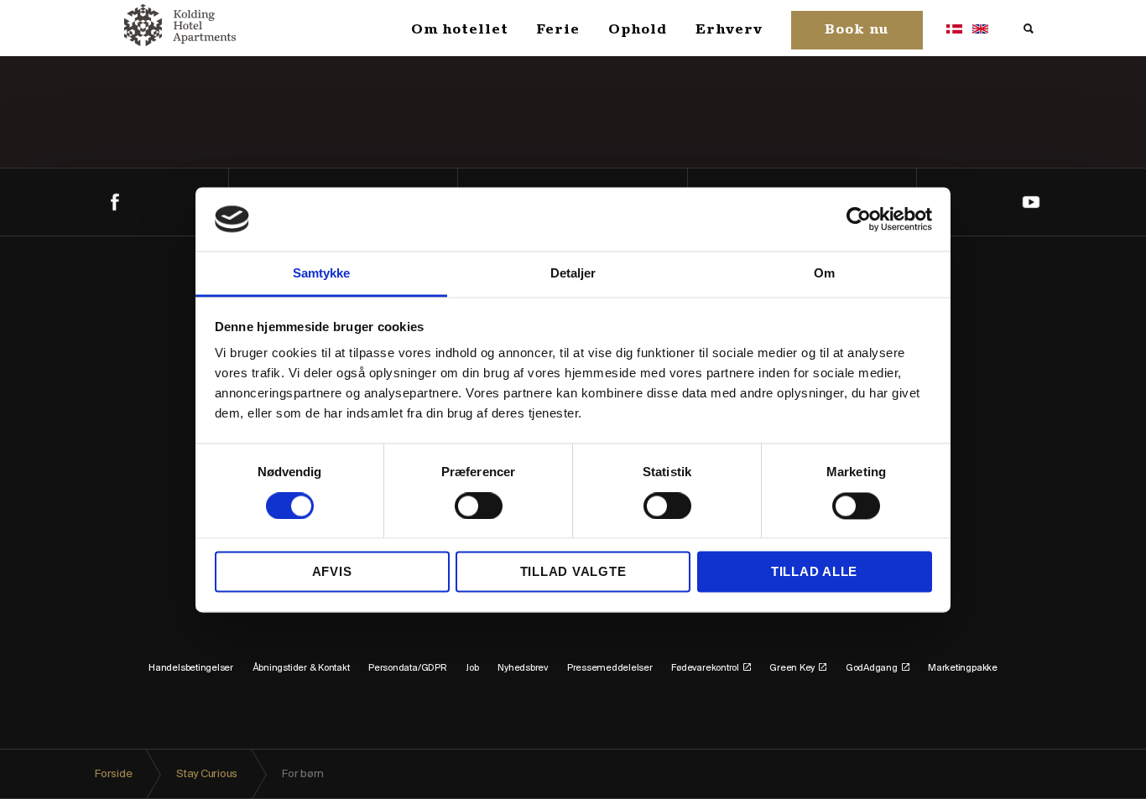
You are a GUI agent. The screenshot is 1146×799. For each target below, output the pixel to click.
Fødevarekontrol (704, 668)
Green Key (792, 668)
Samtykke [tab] (322, 274)
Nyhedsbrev (522, 668)
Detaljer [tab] (573, 274)
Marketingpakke (963, 668)
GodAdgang (872, 668)
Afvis (332, 572)
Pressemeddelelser (610, 668)
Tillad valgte (573, 572)
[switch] (479, 505)
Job (472, 668)
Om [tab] (824, 274)
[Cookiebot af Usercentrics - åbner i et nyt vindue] (858, 218)
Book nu (857, 30)
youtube (1031, 202)
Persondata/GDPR (407, 668)
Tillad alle (814, 572)
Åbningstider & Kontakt (301, 668)
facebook (114, 202)
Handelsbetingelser (190, 668)
